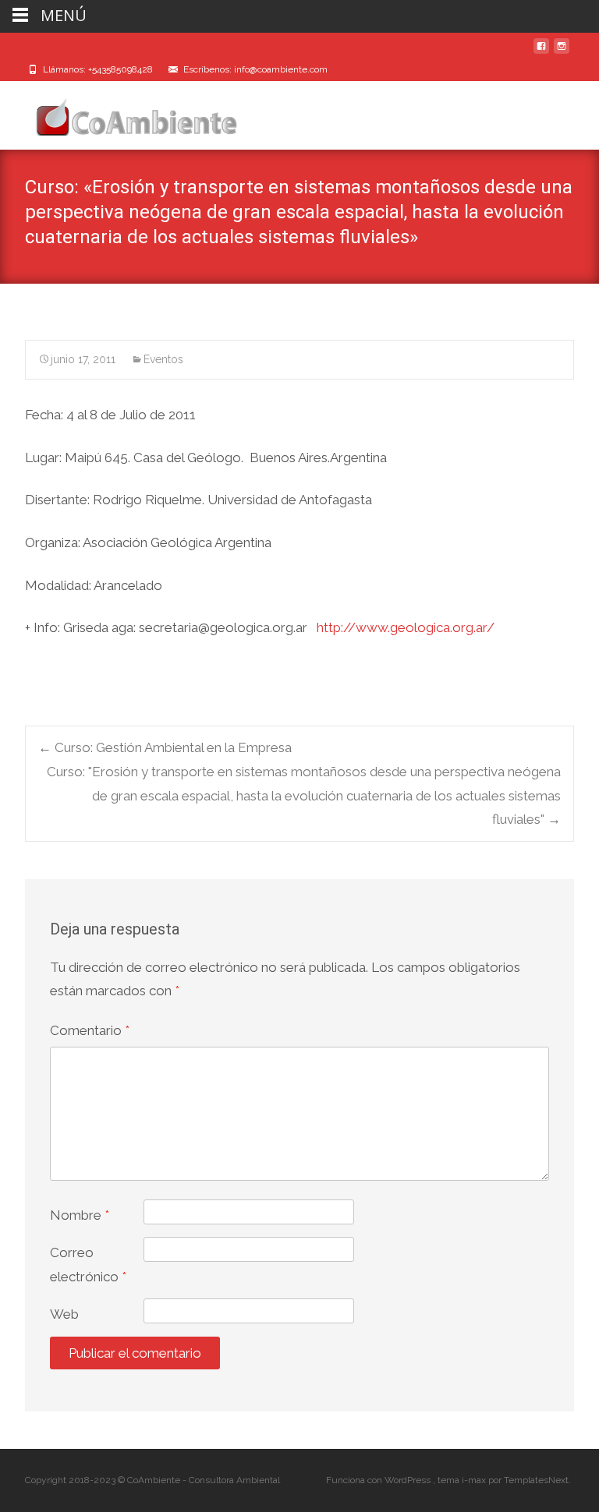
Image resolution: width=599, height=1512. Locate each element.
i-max (475, 1480)
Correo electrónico (88, 1264)
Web (64, 1314)
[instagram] (561, 52)
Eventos (163, 359)
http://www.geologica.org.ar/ (405, 627)
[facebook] (541, 52)
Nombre (79, 1215)
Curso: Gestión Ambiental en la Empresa (165, 747)
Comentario (89, 1030)
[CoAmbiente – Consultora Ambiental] (121, 112)
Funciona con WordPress (379, 1480)
